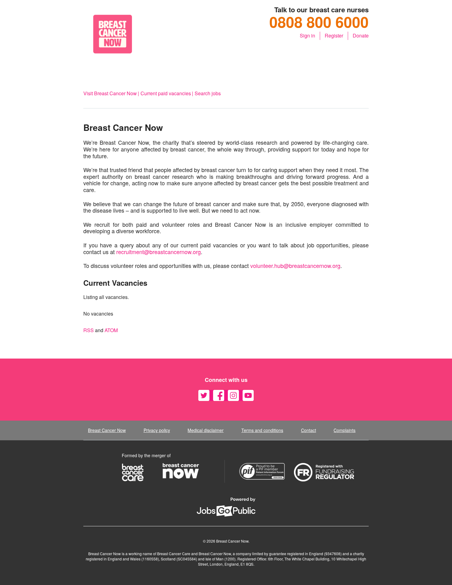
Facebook (218, 395)
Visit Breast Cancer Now (110, 93)
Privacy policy (157, 430)
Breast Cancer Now (107, 430)
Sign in (307, 35)
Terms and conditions (262, 430)
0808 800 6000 (319, 21)
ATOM (111, 330)
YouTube (248, 395)
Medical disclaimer (206, 430)
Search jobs (208, 93)
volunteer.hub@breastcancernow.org (295, 265)
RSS (88, 330)
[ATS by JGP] (226, 507)
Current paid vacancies (166, 93)
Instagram (233, 395)
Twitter (203, 395)
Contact (308, 430)
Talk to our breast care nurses (321, 9)
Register (334, 35)
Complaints (344, 430)
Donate (361, 35)
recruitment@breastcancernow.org (158, 252)
